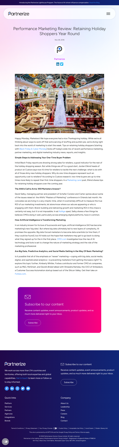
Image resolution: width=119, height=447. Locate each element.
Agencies (8, 414)
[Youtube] (28, 388)
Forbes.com (20, 274)
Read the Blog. (94, 3)
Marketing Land (74, 180)
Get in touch (22, 378)
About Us (64, 403)
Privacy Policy (68, 432)
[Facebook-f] (7, 388)
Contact (64, 421)
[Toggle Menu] (108, 13)
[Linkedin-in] (12, 388)
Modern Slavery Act (101, 428)
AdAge (62, 211)
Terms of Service (80, 432)
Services (8, 407)
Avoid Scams (89, 428)
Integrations (10, 417)
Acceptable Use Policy (76, 428)
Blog (62, 417)
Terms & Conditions (17, 428)
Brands (7, 421)
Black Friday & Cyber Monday (32, 149)
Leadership (65, 407)
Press (63, 410)
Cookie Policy (63, 428)
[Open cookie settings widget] (5, 441)
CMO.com (61, 239)
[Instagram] (17, 388)
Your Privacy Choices (46, 428)
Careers (64, 414)
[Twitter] (23, 388)
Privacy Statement (31, 428)
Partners (8, 410)
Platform (8, 403)
